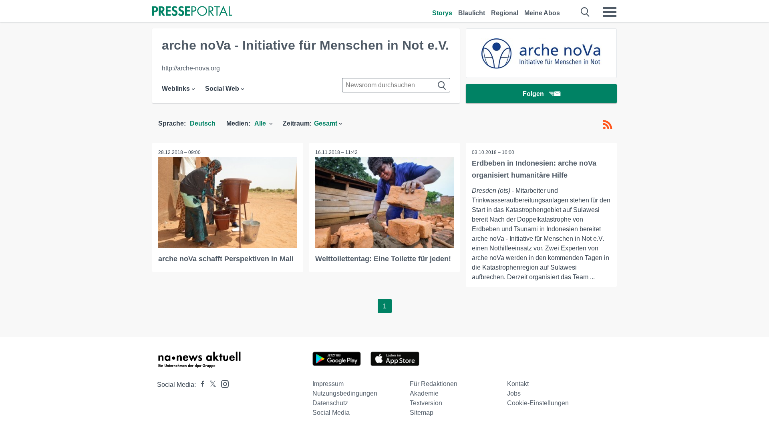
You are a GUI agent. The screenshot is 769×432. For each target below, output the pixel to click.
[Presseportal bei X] (210, 384)
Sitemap (421, 412)
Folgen (533, 93)
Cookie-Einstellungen (538, 403)
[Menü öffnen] (609, 12)
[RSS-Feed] (607, 125)
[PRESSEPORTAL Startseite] (192, 12)
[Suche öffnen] (585, 12)
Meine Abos (542, 13)
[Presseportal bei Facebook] (200, 384)
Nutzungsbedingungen (344, 393)
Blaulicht (471, 13)
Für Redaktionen (433, 383)
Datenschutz (330, 403)
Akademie (424, 393)
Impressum (328, 383)
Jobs (514, 393)
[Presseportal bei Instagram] (222, 383)
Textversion (426, 403)
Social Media (331, 412)
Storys (442, 13)
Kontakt (518, 383)
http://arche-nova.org (191, 68)
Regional (504, 13)
